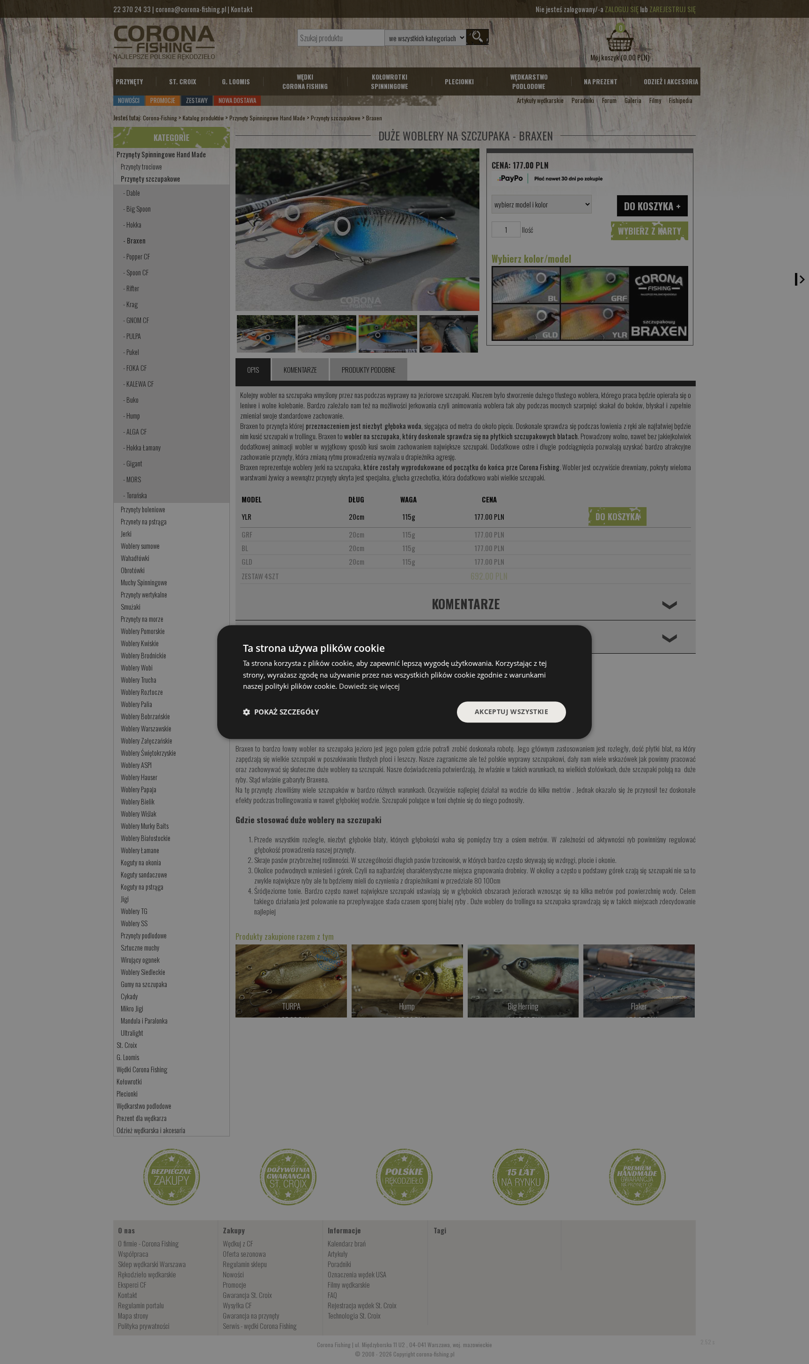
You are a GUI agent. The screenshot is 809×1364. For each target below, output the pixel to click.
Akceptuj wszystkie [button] (511, 711)
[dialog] (404, 682)
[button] (281, 712)
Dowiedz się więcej (369, 686)
